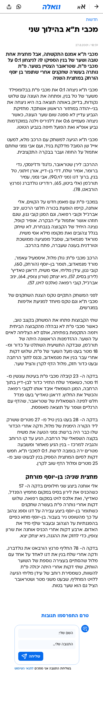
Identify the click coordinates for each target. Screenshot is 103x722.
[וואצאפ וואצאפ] (18, 6)
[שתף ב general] (9, 6)
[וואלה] (51, 6)
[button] (81, 6)
